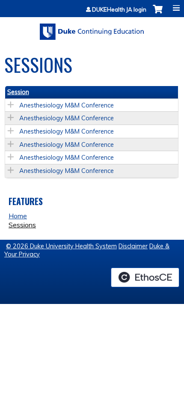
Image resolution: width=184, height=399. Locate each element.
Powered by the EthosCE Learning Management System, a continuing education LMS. (145, 277)
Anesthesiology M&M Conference (66, 105)
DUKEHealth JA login (119, 9)
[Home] (92, 28)
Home (18, 215)
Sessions (22, 224)
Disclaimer (133, 246)
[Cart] (158, 13)
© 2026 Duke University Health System (61, 246)
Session (18, 92)
